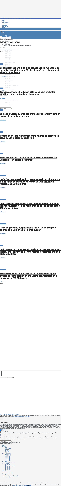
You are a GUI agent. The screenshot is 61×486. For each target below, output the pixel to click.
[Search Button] (11, 38)
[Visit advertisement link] (3, 32)
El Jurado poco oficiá (10, 76)
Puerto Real (7, 451)
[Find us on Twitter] (0, 480)
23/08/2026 (3, 76)
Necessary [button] (2, 429)
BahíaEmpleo (8, 455)
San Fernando (8, 448)
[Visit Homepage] (12, 26)
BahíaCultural (3, 269)
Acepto (28, 485)
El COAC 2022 (8, 74)
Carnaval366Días (5, 64)
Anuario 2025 (8, 51)
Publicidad (4, 373)
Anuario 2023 (8, 458)
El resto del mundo (5, 46)
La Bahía (4, 446)
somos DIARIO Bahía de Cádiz (11, 476)
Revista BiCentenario (10, 463)
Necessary (3, 430)
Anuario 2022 (8, 459)
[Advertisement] (30, 8)
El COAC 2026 (8, 66)
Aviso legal (4, 374)
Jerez (6, 447)
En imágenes (5, 474)
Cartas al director (9, 473)
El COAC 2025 (8, 467)
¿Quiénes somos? (6, 371)
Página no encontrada (8, 39)
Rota (6, 452)
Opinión (4, 472)
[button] (7, 377)
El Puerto (7, 450)
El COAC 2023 (8, 469)
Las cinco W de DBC (7, 372)
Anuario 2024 (8, 457)
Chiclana (7, 449)
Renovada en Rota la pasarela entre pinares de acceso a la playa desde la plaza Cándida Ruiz (29, 137)
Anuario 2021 (8, 460)
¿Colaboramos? (6, 375)
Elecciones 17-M (8, 454)
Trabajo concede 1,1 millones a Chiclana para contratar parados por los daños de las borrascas (27, 93)
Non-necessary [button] (3, 434)
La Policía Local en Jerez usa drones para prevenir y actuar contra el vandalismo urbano (30, 115)
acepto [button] (15, 416)
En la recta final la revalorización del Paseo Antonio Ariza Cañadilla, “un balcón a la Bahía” (28, 158)
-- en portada (3, 175)
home (1, 39)
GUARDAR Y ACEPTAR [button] (5, 440)
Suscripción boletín (9, 89)
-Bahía (1, 64)
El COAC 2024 (8, 468)
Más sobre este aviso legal (19, 485)
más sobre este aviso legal (23, 416)
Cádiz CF (4, 471)
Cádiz (3, 445)
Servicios (4, 475)
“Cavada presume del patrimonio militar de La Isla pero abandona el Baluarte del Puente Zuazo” (28, 228)
